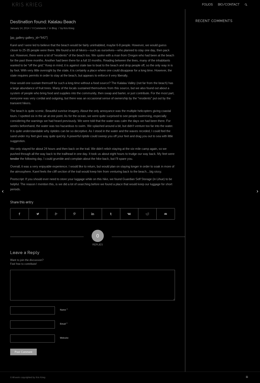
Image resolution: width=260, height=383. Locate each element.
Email (63, 323)
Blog (54, 28)
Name (64, 309)
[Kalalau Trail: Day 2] (3, 191)
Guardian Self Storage (137, 179)
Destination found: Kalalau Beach (43, 21)
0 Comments (39, 28)
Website (64, 338)
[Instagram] (247, 377)
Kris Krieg (69, 28)
